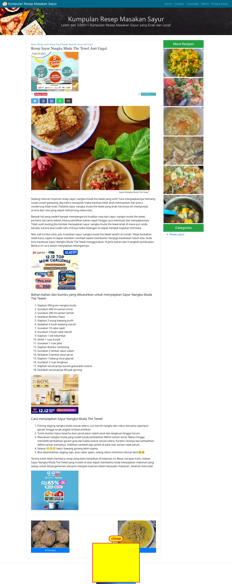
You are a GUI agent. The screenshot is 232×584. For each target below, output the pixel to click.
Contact (179, 3)
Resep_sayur (43, 44)
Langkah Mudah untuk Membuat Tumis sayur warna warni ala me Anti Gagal (183, 62)
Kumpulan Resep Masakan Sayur (32, 4)
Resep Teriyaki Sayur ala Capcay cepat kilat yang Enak (183, 91)
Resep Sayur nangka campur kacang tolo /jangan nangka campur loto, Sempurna (183, 149)
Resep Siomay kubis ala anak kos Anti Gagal (50, 533)
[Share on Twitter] (35, 100)
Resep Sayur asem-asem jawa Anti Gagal (181, 208)
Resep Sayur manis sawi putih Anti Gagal (180, 179)
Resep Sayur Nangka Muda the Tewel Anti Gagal (71, 44)
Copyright (193, 3)
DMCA (205, 3)
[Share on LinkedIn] (51, 100)
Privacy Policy (219, 3)
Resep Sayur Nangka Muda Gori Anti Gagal (137, 533)
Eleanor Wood (41, 94)
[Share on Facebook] (43, 100)
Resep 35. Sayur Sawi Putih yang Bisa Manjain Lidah (182, 120)
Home (168, 3)
